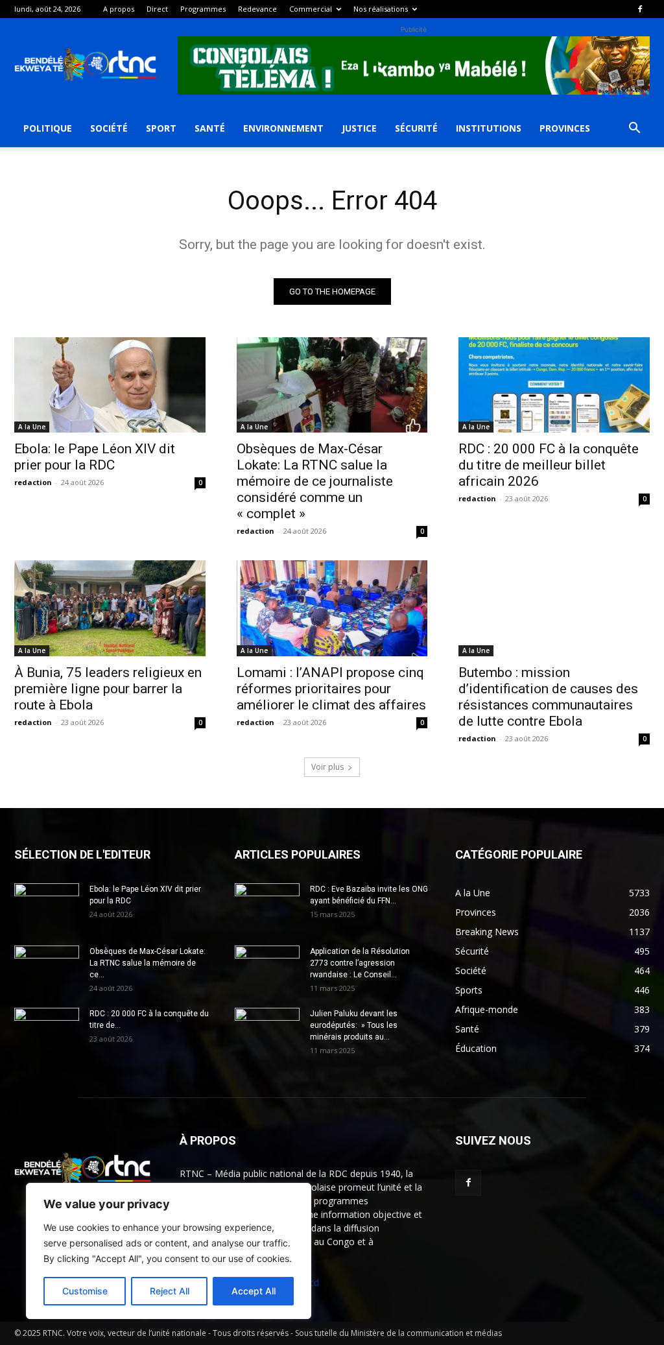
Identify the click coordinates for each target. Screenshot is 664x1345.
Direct (157, 9)
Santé (210, 128)
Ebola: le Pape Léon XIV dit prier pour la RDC (94, 457)
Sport (161, 128)
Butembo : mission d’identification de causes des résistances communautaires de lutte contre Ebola (548, 697)
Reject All (169, 1290)
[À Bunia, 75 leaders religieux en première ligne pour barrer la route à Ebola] (110, 608)
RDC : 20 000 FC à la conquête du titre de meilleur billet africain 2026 (548, 465)
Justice (359, 128)
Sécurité (416, 128)
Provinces (565, 128)
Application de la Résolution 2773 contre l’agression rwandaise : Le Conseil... (360, 963)
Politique (47, 128)
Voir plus (327, 766)
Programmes (203, 9)
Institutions (488, 128)
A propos (118, 9)
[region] (168, 1251)
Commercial (310, 9)
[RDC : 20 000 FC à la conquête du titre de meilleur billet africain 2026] (554, 385)
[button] (634, 129)
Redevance (257, 9)
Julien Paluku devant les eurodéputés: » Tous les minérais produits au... (353, 1025)
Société (109, 128)
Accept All (253, 1290)
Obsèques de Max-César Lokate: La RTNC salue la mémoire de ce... (147, 963)
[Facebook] (640, 9)
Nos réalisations (380, 9)
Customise (85, 1290)
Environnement (283, 128)
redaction (33, 482)
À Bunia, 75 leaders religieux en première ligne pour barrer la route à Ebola (108, 689)
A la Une (31, 426)
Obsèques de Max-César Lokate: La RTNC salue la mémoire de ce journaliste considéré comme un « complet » (315, 481)
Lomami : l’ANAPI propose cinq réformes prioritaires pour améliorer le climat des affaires (331, 689)
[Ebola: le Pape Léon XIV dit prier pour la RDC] (110, 385)
